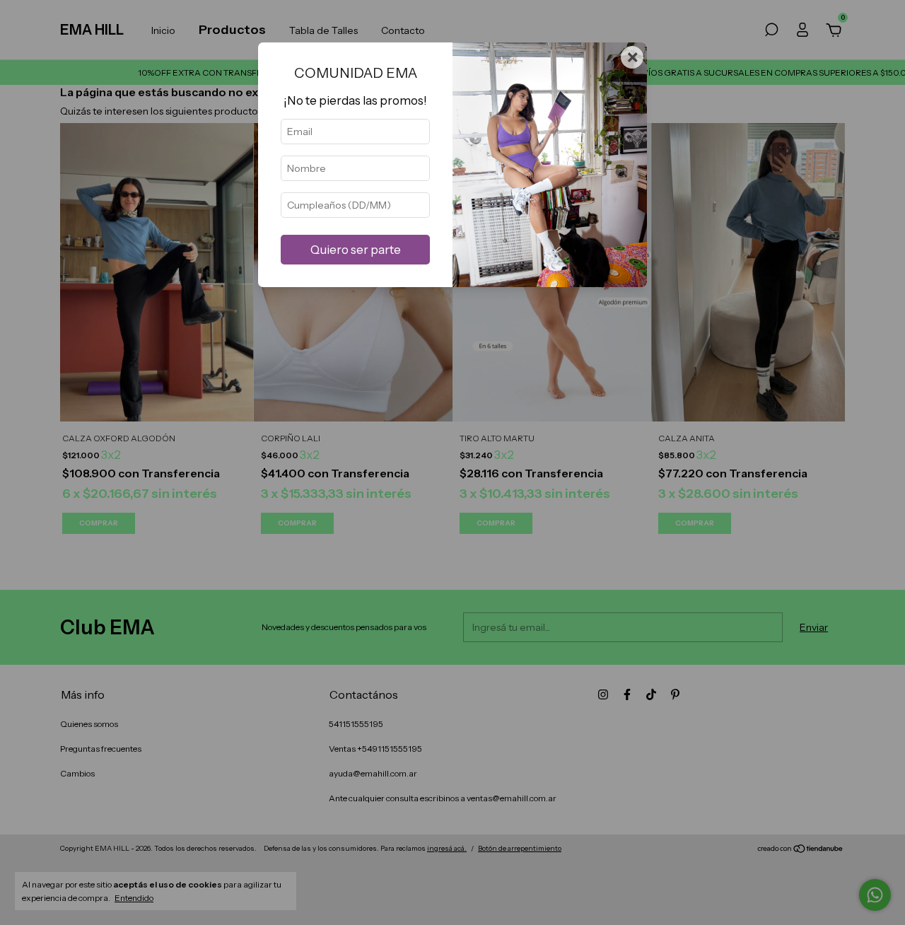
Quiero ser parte (355, 250)
